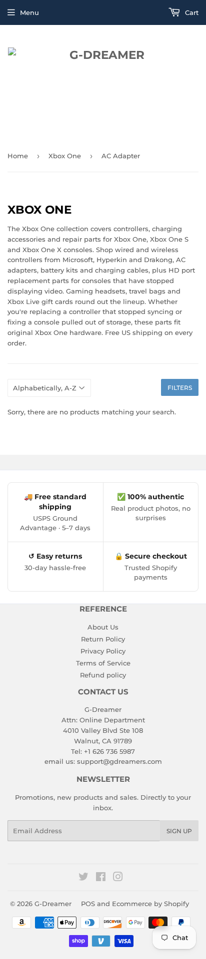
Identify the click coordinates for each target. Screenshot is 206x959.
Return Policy (103, 639)
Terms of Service (103, 663)
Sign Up (179, 831)
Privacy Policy (103, 651)
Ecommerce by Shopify (150, 904)
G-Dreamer (53, 904)
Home (18, 156)
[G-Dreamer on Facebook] (101, 878)
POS (88, 904)
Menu (29, 12)
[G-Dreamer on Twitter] (83, 878)
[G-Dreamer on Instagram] (118, 878)
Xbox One (64, 156)
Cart (190, 12)
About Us (103, 627)
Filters (180, 387)
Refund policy (103, 675)
